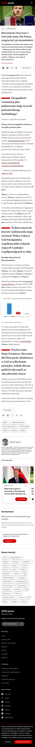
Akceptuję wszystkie (23, 742)
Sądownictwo (8, 486)
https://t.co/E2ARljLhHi (10, 163)
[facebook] (8, 415)
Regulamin (4, 676)
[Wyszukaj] (32, 3)
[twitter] (12, 415)
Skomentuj (25, 68)
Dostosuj (8, 742)
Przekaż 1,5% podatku (8, 643)
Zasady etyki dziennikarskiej (10, 672)
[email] (17, 415)
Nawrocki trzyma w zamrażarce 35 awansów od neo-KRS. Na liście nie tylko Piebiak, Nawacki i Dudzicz (14, 491)
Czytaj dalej (21, 499)
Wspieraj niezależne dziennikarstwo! (13, 618)
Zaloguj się (8, 541)
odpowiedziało (26, 341)
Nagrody (4, 647)
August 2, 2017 (7, 173)
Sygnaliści (4, 654)
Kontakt (3, 650)
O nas (3, 636)
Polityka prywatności (8, 679)
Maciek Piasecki (15, 442)
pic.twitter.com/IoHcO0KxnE (12, 166)
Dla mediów (5, 683)
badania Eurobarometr (16, 141)
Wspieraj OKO (5, 640)
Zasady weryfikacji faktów (9, 669)
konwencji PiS (14, 75)
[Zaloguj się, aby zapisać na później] (25, 485)
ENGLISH (4, 658)
